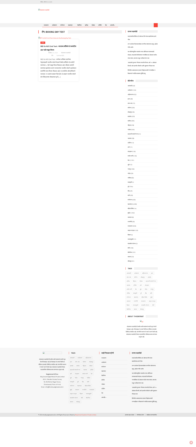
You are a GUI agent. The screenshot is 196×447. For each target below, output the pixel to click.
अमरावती (130, 86)
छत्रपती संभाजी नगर (133, 134)
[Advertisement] (120, 11)
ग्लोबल (93, 25)
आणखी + (112, 25)
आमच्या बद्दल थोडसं (129, 415)
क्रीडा (86, 25)
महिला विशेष (131, 208)
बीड (129, 191)
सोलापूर (129, 261)
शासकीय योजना (132, 243)
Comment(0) (60, 55)
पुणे (128, 186)
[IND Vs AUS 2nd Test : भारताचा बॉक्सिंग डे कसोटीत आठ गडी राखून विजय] (58, 37)
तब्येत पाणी (130, 156)
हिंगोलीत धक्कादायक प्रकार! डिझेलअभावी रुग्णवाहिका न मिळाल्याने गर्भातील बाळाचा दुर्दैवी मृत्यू (141, 71)
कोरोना (129, 108)
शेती (129, 248)
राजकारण (46, 25)
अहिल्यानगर (131, 94)
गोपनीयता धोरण (140, 415)
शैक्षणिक (79, 25)
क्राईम (129, 116)
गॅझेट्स (129, 125)
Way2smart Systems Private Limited (85, 415)
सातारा (129, 257)
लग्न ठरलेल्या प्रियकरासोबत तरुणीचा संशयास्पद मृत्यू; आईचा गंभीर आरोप (143, 45)
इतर (129, 99)
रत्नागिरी (130, 221)
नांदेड (129, 173)
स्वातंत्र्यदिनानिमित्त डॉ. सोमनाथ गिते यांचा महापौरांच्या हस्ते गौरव (142, 38)
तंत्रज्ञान (130, 151)
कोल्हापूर (130, 112)
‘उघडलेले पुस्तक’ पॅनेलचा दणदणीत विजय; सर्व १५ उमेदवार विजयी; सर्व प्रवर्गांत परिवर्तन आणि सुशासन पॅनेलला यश (142, 64)
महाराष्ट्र (70, 25)
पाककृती (130, 182)
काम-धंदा (130, 103)
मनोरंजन (62, 25)
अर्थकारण (54, 25)
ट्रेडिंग (100, 25)
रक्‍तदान (130, 217)
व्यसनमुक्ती (130, 239)
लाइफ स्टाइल (131, 230)
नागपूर (129, 169)
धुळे (128, 165)
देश (106, 25)
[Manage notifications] (191, 442)
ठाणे (129, 147)
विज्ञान (129, 235)
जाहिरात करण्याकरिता (151, 415)
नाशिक (129, 178)
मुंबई (129, 213)
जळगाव (129, 138)
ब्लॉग (129, 195)
